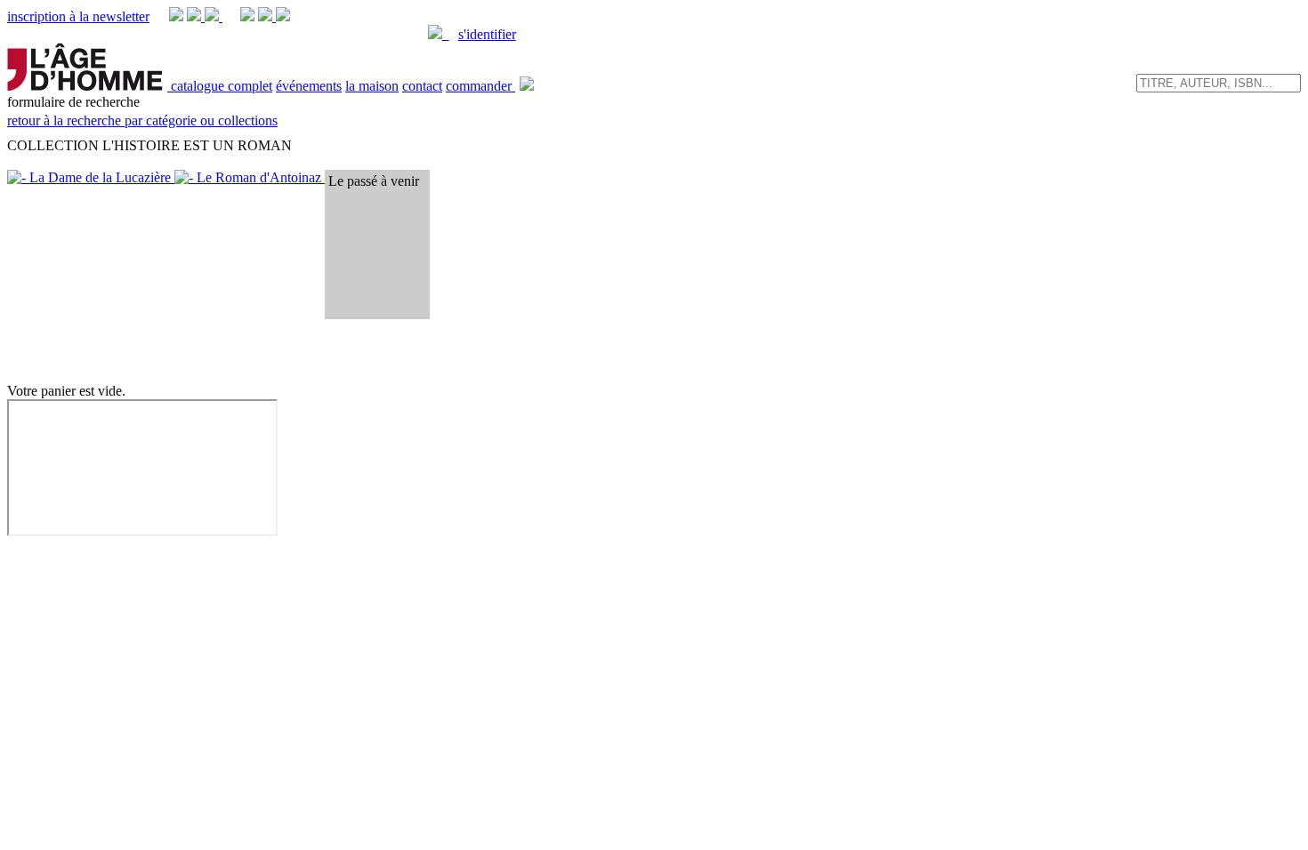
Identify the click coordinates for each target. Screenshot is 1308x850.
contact (422, 85)
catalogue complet (221, 85)
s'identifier (487, 34)
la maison (372, 85)
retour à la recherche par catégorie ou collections (142, 120)
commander (480, 85)
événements (309, 85)
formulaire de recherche (142, 111)
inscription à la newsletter (78, 16)
